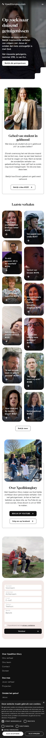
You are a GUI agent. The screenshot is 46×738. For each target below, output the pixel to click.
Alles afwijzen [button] (34, 734)
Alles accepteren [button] (12, 734)
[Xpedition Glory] (14, 4)
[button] (23, 730)
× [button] (43, 702)
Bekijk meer (23, 428)
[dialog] (23, 719)
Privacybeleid (12, 718)
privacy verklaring (28, 625)
